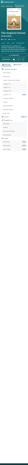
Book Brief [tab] (18, 64)
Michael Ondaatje (6, 36)
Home (2, 6)
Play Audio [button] (7, 59)
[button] (14, 59)
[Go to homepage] (8, 2)
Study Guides (9, 6)
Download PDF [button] (15, 55)
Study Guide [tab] (7, 64)
